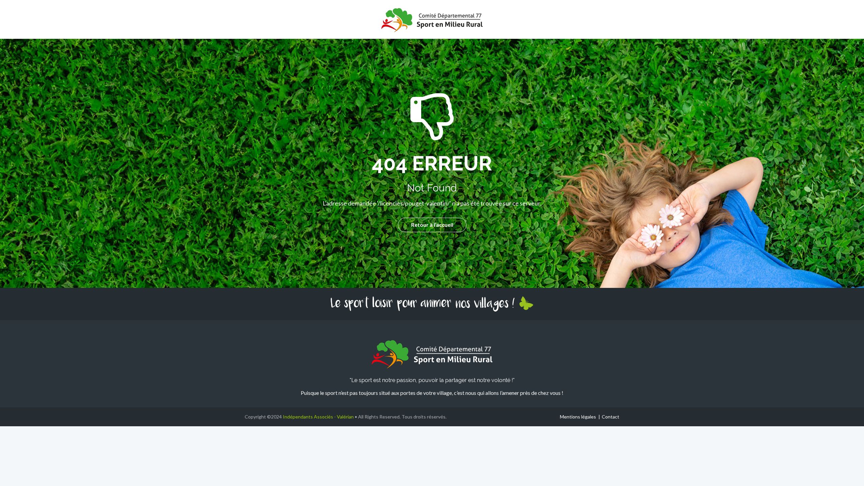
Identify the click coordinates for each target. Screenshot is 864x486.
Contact (610, 417)
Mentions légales (578, 417)
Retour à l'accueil (432, 224)
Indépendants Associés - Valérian (318, 417)
